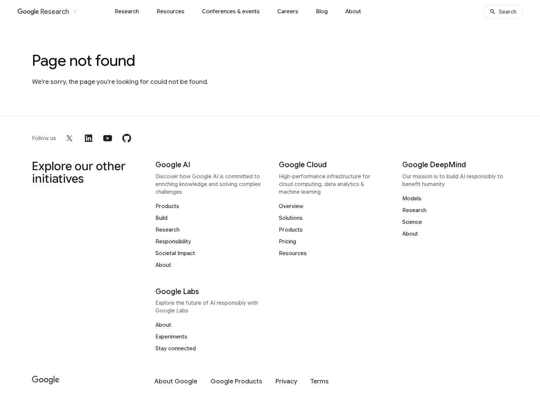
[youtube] (107, 138)
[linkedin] (88, 138)
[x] (69, 138)
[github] (127, 138)
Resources (170, 11)
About (353, 11)
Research (127, 11)
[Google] (46, 380)
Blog (322, 11)
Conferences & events (231, 11)
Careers (287, 11)
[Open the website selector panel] (75, 12)
